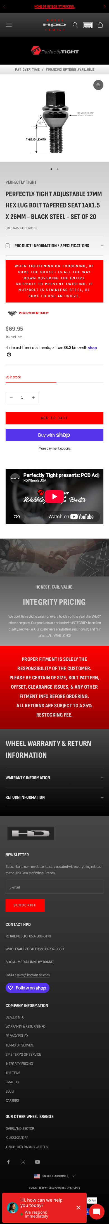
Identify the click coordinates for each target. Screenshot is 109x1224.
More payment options (54, 448)
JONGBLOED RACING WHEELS (27, 1147)
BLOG (10, 1091)
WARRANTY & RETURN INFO (26, 1026)
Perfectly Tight (21, 182)
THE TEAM (13, 1073)
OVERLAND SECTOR (20, 1128)
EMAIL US (12, 1082)
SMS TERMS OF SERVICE (23, 1054)
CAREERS (12, 1100)
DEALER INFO (15, 1017)
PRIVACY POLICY (17, 1035)
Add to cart (54, 418)
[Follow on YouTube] (37, 1162)
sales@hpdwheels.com (32, 975)
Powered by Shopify (67, 1188)
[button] (87, 25)
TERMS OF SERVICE (20, 1045)
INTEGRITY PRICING (19, 1063)
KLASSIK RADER (17, 1137)
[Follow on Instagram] (23, 1162)
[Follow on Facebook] (8, 1162)
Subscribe (25, 905)
